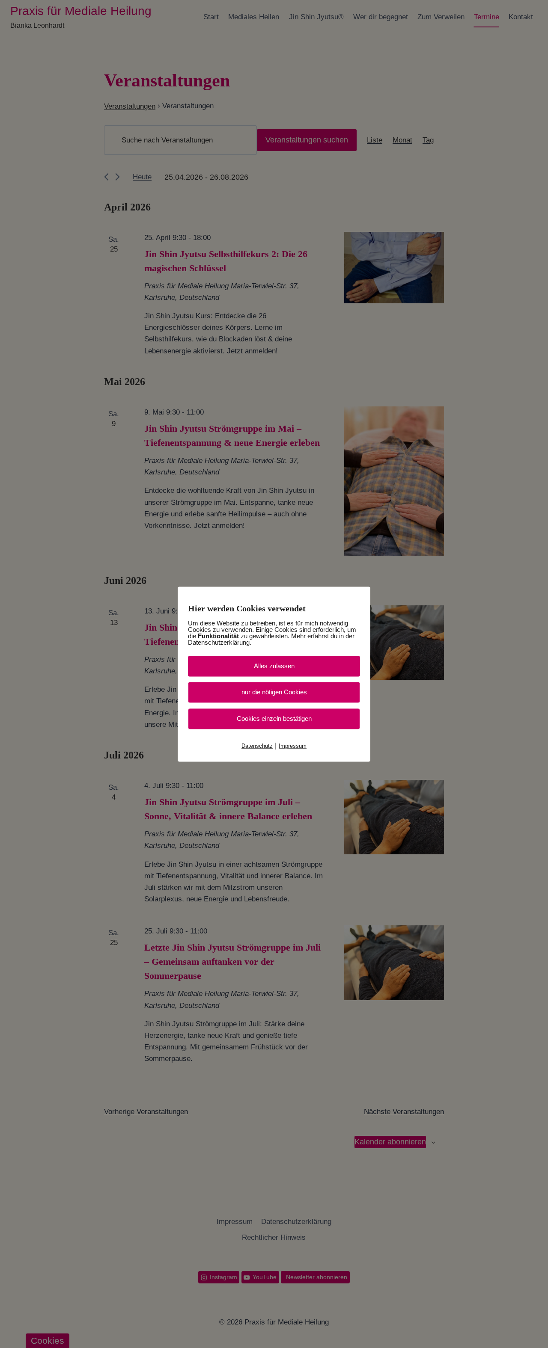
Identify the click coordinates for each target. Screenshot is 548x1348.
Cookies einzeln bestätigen (274, 718)
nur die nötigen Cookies (274, 692)
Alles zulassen (274, 666)
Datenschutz (257, 746)
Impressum (293, 746)
